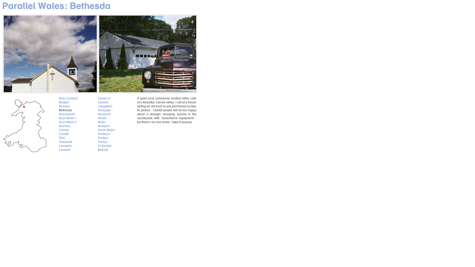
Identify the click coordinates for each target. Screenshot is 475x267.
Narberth (104, 114)
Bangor (64, 102)
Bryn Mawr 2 (68, 122)
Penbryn (104, 134)
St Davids (105, 146)
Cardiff (64, 134)
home (103, 150)
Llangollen (105, 106)
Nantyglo (104, 110)
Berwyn (64, 106)
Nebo (101, 122)
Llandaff (64, 150)
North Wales (106, 130)
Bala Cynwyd (68, 98)
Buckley (65, 126)
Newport (104, 126)
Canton (64, 130)
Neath (102, 118)
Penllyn (103, 138)
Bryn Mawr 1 (68, 118)
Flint (62, 138)
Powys (102, 142)
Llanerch (104, 98)
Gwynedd (65, 142)
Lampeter (65, 146)
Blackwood (66, 114)
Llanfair (103, 102)
